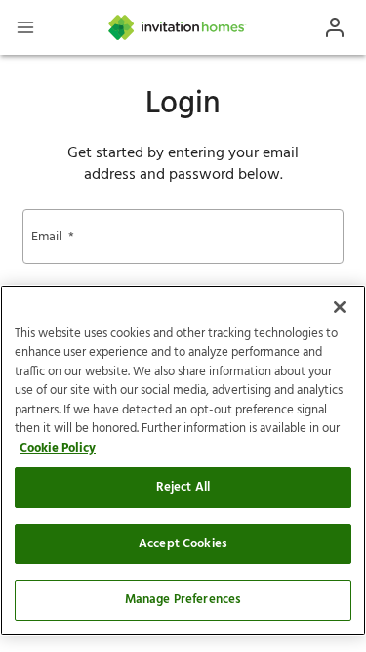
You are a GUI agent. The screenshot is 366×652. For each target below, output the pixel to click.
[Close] (339, 306)
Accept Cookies (183, 544)
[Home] (177, 27)
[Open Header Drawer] (25, 27)
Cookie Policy (58, 448)
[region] (183, 460)
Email (52, 237)
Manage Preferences (183, 599)
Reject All (183, 487)
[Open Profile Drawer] (334, 27)
